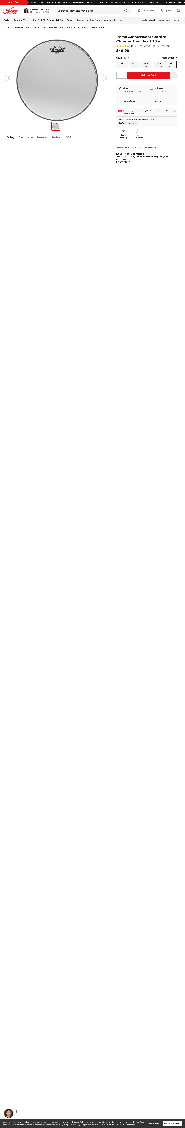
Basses (70, 20)
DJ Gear (60, 20)
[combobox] (121, 75)
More (122, 20)
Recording (82, 20)
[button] (36, 10)
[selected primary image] (57, 78)
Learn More (123, 162)
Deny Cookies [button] (154, 1124)
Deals (144, 20)
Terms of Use (111, 1125)
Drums (50, 20)
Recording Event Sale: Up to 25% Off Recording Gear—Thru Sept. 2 (61, 2)
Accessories (110, 20)
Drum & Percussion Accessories (41, 27)
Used (152, 20)
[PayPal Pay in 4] (123, 123)
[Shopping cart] (178, 10)
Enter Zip (159, 101)
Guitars (7, 20)
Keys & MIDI (38, 20)
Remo (102, 27)
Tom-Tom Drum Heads (85, 27)
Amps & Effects (22, 20)
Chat (32, 12)
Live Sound (96, 20)
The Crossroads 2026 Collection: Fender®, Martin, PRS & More (129, 2)
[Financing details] (174, 110)
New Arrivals (163, 20)
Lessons (177, 20)
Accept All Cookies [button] (172, 1124)
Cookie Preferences (128, 1125)
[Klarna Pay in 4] (133, 123)
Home (6, 27)
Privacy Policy (79, 1122)
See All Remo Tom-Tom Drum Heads (136, 147)
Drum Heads (65, 27)
